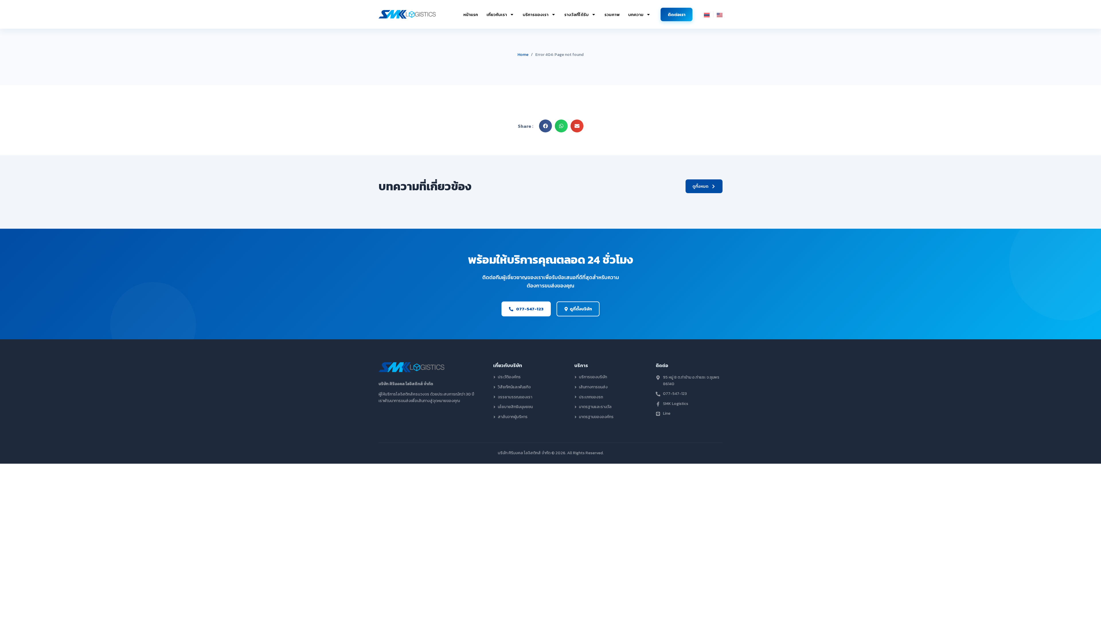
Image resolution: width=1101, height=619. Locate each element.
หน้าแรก (470, 14)
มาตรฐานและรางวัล (595, 407)
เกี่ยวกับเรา (497, 14)
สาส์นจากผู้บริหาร (513, 417)
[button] (545, 126)
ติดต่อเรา (676, 14)
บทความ (635, 14)
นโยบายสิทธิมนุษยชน (515, 407)
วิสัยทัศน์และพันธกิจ (514, 387)
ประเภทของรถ (591, 397)
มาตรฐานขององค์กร (596, 417)
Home (523, 55)
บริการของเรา (535, 14)
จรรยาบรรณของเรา (515, 397)
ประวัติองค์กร (509, 377)
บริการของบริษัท (593, 377)
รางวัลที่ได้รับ (576, 14)
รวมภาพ (612, 14)
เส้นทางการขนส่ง (593, 387)
